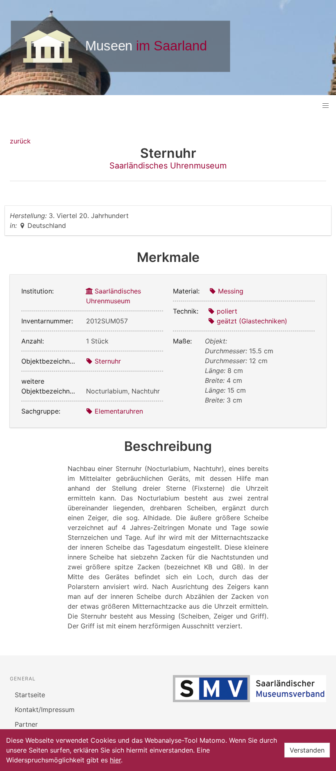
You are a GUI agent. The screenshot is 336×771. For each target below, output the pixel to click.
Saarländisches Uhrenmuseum (168, 166)
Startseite (30, 695)
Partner (26, 724)
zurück (20, 141)
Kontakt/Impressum (45, 709)
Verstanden (307, 750)
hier (115, 760)
